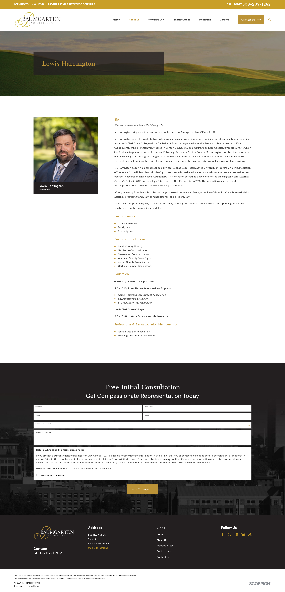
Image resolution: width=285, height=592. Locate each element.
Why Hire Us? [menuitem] (156, 19)
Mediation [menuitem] (205, 19)
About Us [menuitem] (134, 19)
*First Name (39, 407)
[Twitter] (229, 534)
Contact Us (163, 557)
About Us (162, 540)
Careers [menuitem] (224, 19)
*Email (147, 415)
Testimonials (164, 551)
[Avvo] (249, 534)
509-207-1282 (256, 4)
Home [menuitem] (116, 19)
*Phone (37, 415)
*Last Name (149, 407)
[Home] (37, 20)
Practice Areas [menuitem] (181, 19)
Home (160, 534)
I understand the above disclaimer (52, 475)
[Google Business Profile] (243, 534)
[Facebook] (223, 534)
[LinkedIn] (236, 534)
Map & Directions (98, 547)
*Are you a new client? (43, 424)
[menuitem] (18, 586)
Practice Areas (165, 545)
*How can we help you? (43, 432)
